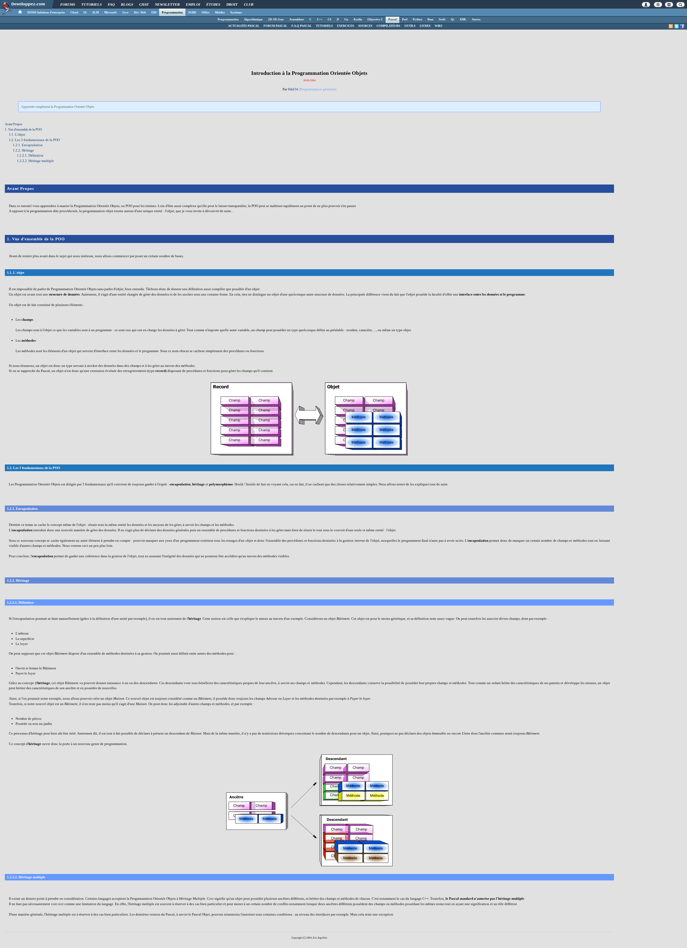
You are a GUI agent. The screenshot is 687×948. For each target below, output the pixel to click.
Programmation (172, 12)
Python (417, 19)
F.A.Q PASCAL (301, 25)
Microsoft (110, 12)
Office (206, 12)
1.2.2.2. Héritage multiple (35, 161)
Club (249, 4)
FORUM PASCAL (275, 25)
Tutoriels (91, 4)
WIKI (438, 25)
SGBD (192, 12)
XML (463, 19)
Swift (442, 19)
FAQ (111, 4)
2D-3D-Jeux (276, 19)
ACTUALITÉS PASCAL (243, 25)
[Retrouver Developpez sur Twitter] (676, 26)
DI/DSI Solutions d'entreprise (46, 12)
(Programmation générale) (317, 89)
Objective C (375, 19)
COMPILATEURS (388, 25)
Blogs (127, 4)
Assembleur (296, 19)
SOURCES (365, 25)
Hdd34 (293, 89)
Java (125, 12)
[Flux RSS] (671, 26)
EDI (153, 12)
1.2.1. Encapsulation (28, 145)
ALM (95, 12)
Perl (404, 19)
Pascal (392, 19)
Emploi (193, 4)
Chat (144, 4)
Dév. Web (140, 12)
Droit (232, 4)
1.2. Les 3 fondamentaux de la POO (34, 140)
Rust (430, 19)
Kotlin (358, 19)
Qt (452, 19)
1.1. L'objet (17, 134)
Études (213, 4)
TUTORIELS (324, 25)
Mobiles (220, 12)
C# (329, 19)
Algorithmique (253, 19)
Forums (68, 4)
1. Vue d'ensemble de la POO (23, 129)
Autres (476, 19)
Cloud (74, 12)
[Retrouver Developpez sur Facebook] (682, 26)
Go (346, 19)
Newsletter (167, 4)
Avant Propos (13, 124)
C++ (319, 19)
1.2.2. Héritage (23, 150)
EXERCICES (345, 25)
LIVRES (425, 25)
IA (85, 12)
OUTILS (409, 25)
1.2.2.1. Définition (30, 155)
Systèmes (236, 12)
